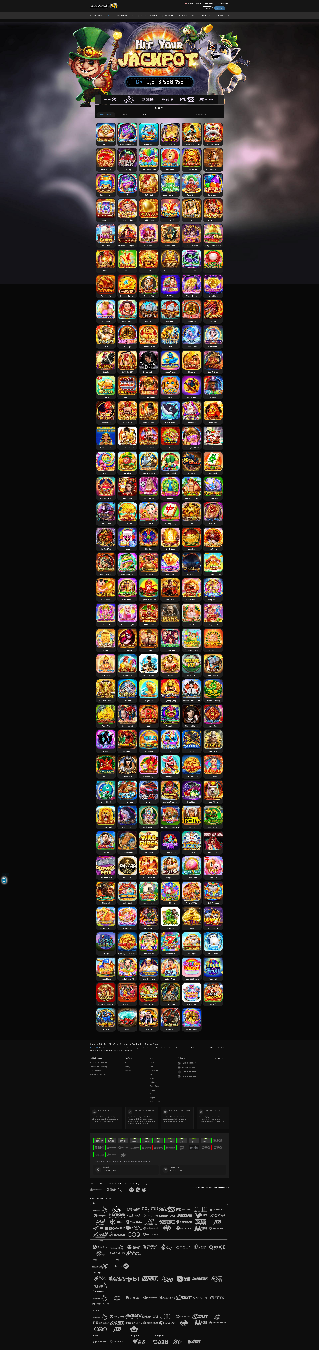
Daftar (220, 8)
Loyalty (127, 1067)
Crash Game (169, 16)
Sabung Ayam (219, 16)
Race (132, 16)
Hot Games (97, 16)
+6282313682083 (189, 1076)
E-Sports (204, 16)
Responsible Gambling (98, 1067)
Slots (108, 16)
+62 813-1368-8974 (189, 1063)
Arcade (182, 16)
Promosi (128, 1063)
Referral (128, 1071)
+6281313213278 (189, 1072)
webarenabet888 (188, 1067)
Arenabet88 (94, 1048)
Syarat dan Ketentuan (98, 1074)
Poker (193, 16)
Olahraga (154, 16)
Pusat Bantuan (95, 1071)
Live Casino (120, 16)
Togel (142, 16)
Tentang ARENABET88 (98, 1063)
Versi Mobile (224, 3)
